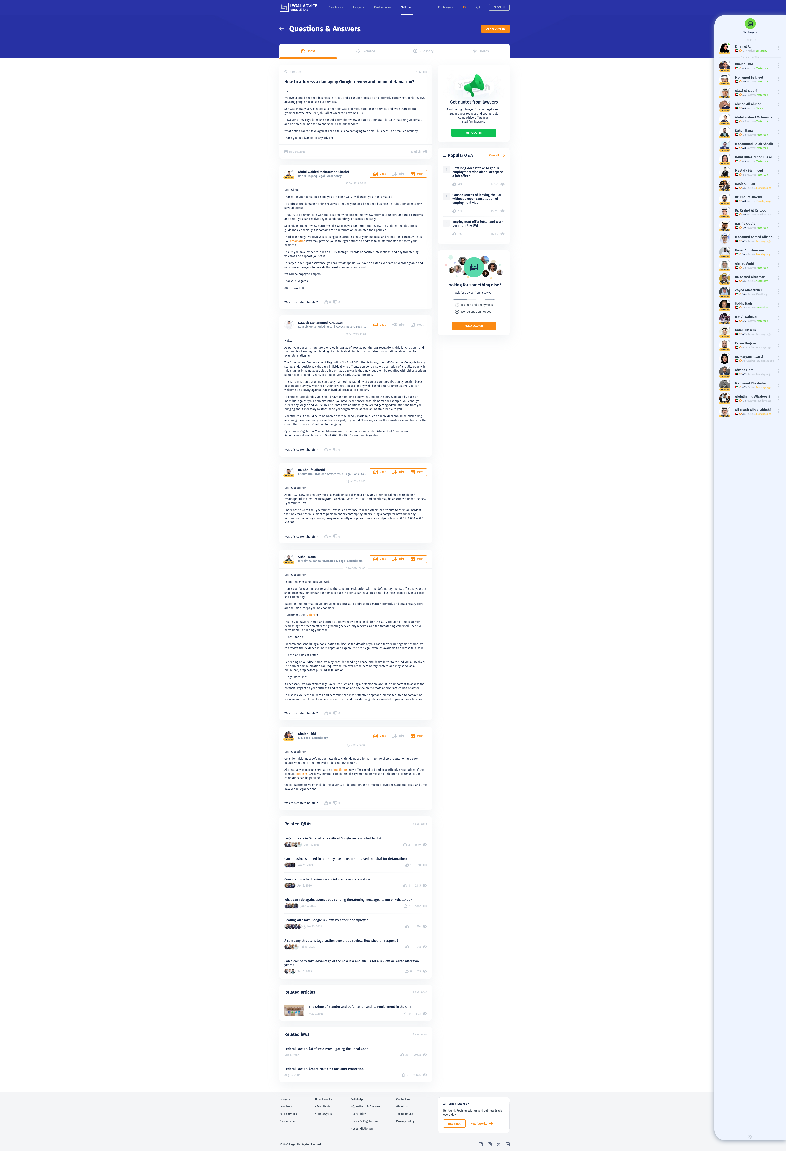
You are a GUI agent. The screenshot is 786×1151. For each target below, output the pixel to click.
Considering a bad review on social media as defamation (327, 879)
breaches (302, 774)
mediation (341, 770)
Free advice (287, 1121)
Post (311, 51)
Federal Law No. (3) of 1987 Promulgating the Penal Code (326, 1049)
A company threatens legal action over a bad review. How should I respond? (341, 941)
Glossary (426, 51)
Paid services (382, 7)
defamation (297, 241)
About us (402, 1106)
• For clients (323, 1106)
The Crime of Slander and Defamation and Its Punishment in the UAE (360, 1007)
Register (454, 1124)
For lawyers (445, 7)
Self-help (407, 7)
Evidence (311, 615)
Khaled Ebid (307, 734)
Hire (402, 472)
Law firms (285, 1106)
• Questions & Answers (366, 1106)
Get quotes (474, 133)
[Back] (284, 29)
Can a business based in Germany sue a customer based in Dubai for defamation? (345, 859)
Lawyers (358, 7)
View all (494, 155)
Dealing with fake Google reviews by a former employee (326, 920)
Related (369, 51)
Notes (484, 51)
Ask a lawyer (495, 29)
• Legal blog (358, 1114)
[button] (464, 7)
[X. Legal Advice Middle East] (499, 1144)
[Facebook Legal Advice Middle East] (481, 1144)
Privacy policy (405, 1121)
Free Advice (335, 7)
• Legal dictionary (362, 1128)
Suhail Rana (307, 557)
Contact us (403, 1099)
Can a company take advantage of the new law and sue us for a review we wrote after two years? (351, 963)
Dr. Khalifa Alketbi (311, 470)
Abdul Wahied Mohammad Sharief (323, 172)
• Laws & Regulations (364, 1121)
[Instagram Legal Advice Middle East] (490, 1144)
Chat (383, 174)
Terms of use (404, 1114)
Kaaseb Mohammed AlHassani (321, 323)
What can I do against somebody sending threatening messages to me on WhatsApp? (348, 900)
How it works (479, 1124)
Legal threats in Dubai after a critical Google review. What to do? (332, 838)
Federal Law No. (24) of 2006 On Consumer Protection (324, 1069)
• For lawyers (323, 1114)
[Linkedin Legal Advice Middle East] (508, 1144)
